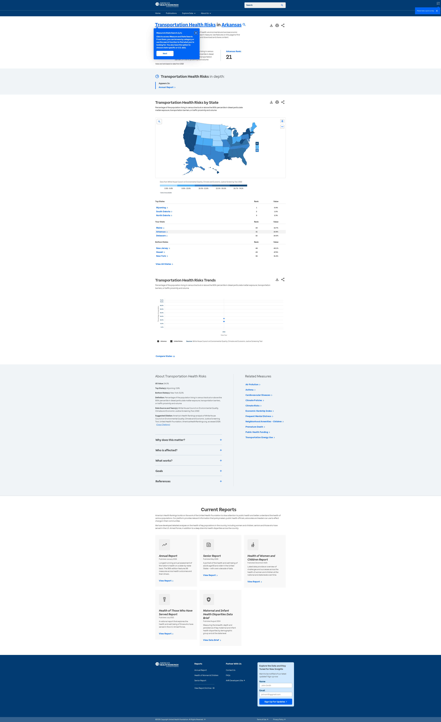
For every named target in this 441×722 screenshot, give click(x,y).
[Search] (282, 5)
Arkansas (232, 24)
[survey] (438, 3)
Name (262, 681)
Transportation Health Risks (185, 24)
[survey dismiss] (436, 10)
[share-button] (283, 25)
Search (249, 5)
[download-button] (271, 25)
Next (165, 53)
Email (262, 690)
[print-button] (277, 25)
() (163, 424)
